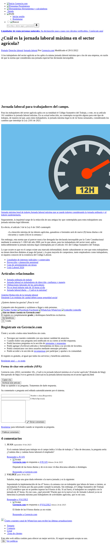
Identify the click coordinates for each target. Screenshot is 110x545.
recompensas (40, 351)
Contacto (11, 528)
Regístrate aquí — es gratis (13, 361)
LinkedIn (76, 310)
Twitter (13, 310)
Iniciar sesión (18, 16)
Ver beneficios (8, 318)
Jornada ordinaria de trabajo (19, 279)
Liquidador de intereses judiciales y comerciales (28, 259)
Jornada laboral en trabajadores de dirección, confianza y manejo (36, 282)
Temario (10, 525)
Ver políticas (12, 541)
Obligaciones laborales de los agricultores (25, 285)
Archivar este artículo (11, 383)
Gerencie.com (48, 50)
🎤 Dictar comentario (35, 422)
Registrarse (18, 19)
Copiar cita (6, 380)
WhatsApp (56, 310)
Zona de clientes (14, 533)
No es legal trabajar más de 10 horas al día (26, 287)
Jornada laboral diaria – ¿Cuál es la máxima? (27, 290)
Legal (9, 531)
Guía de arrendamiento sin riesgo (22, 265)
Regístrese (5, 427)
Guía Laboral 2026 (15, 267)
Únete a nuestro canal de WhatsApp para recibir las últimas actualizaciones (38, 521)
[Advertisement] (55, 82)
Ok (3, 541)
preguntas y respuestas (56, 343)
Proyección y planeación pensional (22, 262)
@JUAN (44, 462)
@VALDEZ (45, 504)
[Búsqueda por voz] (36, 25)
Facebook (34, 310)
